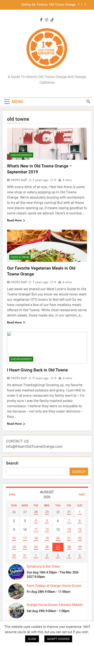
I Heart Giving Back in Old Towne (37, 370)
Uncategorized (21, 155)
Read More (14, 220)
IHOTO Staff (19, 180)
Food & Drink (20, 257)
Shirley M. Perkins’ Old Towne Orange (48, 5)
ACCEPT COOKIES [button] (58, 639)
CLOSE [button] (32, 639)
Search (12, 463)
